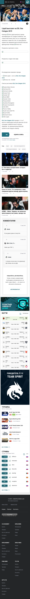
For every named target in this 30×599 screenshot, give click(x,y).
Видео (16, 548)
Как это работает (6, 532)
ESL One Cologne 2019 (19, 146)
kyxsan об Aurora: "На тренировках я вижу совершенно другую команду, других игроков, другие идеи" (15, 190)
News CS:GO (5, 504)
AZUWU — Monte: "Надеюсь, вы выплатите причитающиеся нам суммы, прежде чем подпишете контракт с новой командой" (14, 212)
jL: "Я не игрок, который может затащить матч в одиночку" (13, 168)
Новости (9, 6)
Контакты (15, 509)
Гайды (16, 532)
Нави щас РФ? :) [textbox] (9, 247)
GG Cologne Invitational (11, 149)
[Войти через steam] (27, 2)
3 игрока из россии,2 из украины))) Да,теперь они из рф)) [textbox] (15, 262)
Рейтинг (9, 509)
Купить (3, 526)
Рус (27, 453)
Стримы (15, 6)
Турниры (21, 6)
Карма (3, 509)
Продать (4, 529)
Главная (3, 6)
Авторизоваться (15, 289)
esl (19, 149)
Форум (16, 545)
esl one (23, 149)
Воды (16, 551)
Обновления (18, 526)
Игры (16, 535)
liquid (7, 146)
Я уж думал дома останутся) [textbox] (12, 233)
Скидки (3, 538)
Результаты (25, 313)
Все (20, 313)
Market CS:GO (14, 504)
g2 (11, 146)
